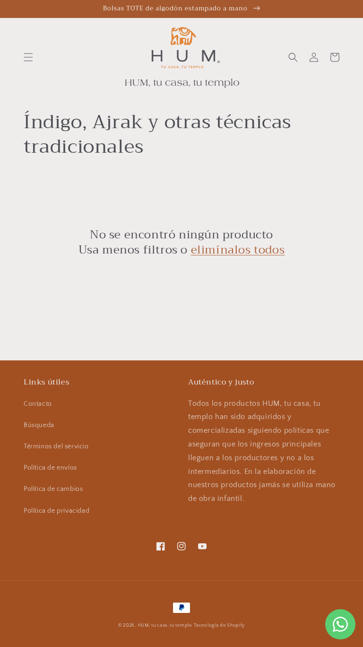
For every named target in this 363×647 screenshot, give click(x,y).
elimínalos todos (238, 250)
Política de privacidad (56, 511)
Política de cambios (53, 489)
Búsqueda (39, 425)
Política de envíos (50, 468)
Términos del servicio (56, 446)
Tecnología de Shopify (219, 625)
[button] (28, 57)
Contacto (38, 404)
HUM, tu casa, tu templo (165, 625)
